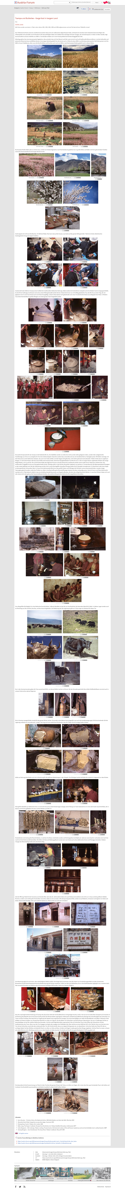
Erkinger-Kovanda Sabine (65, 1156)
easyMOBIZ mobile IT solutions (27, 1180)
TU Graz (107, 2)
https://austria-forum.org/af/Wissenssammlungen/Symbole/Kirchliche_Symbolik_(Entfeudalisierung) (44, 1143)
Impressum (108, 1186)
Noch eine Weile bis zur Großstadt (45, 1180)
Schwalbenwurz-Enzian (67, 1180)
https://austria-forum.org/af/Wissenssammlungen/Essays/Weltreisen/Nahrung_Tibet (63, 1158)
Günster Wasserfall (86, 1180)
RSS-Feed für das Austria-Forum (24, 1186)
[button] (84, 9)
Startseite (15, 2)
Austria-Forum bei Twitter (20, 1186)
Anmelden (107, 9)
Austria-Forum (26, 2)
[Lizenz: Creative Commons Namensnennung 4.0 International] (52, 69)
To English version (23, 1133)
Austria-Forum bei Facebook (15, 1186)
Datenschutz (100, 1186)
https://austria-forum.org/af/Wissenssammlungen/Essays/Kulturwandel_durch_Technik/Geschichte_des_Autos (47, 1141)
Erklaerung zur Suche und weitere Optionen (81, 2)
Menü (96, 2)
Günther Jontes (19, 24)
